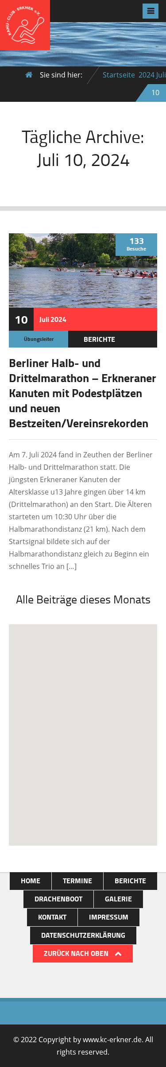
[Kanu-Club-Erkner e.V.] (25, 43)
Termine (77, 880)
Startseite (119, 75)
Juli (161, 75)
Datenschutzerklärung (83, 935)
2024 (146, 75)
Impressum (108, 917)
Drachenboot (58, 898)
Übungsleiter (39, 339)
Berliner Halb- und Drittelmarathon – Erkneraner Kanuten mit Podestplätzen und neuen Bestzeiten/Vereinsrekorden (82, 392)
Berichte (99, 339)
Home (30, 880)
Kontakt (52, 917)
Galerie (118, 898)
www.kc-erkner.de (112, 1039)
